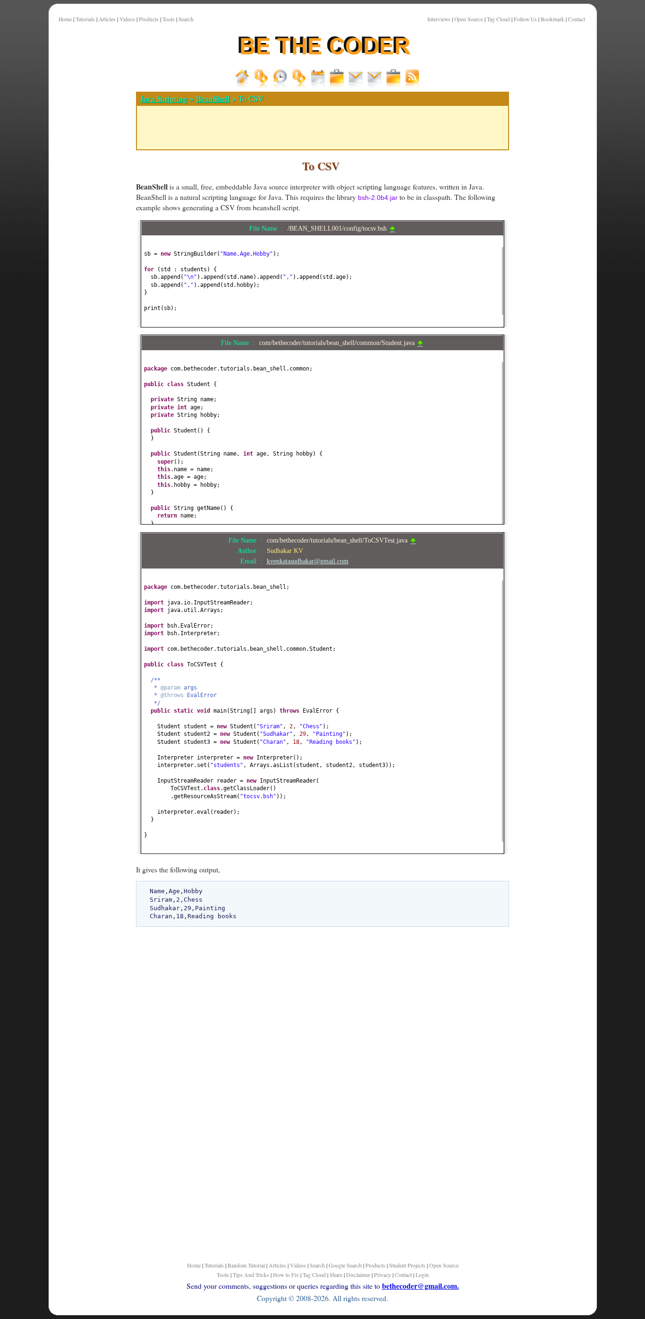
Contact (576, 19)
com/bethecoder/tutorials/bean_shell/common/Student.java (337, 342)
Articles (107, 19)
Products (149, 19)
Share (336, 1274)
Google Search (345, 1265)
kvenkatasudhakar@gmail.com (307, 561)
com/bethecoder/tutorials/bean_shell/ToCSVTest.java (338, 540)
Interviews (438, 19)
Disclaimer (358, 1274)
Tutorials (85, 19)
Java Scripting (163, 98)
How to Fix (286, 1274)
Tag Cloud (498, 19)
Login (422, 1274)
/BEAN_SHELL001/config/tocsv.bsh (338, 228)
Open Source (468, 19)
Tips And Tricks (251, 1274)
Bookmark (552, 19)
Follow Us (525, 19)
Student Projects (407, 1265)
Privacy (382, 1274)
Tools (168, 19)
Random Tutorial (246, 1265)
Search (186, 19)
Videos (127, 19)
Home (65, 19)
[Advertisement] (89, 330)
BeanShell (213, 98)
